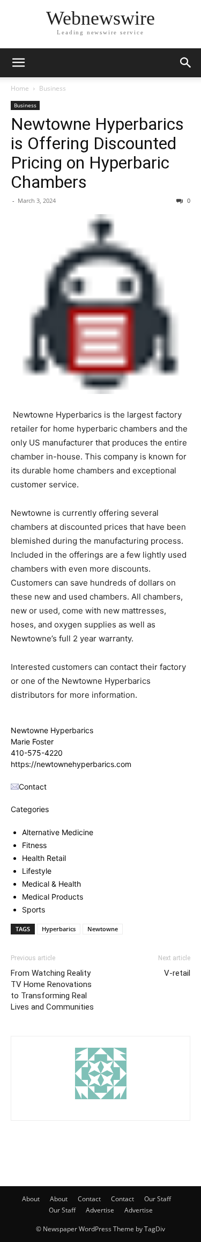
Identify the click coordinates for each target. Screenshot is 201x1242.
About (31, 1198)
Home (20, 88)
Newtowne (102, 929)
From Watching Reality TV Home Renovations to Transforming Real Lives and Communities (52, 990)
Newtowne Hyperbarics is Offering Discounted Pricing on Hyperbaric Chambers (97, 153)
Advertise (100, 1210)
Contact (89, 1198)
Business (52, 88)
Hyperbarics (59, 929)
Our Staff (157, 1198)
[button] (18, 62)
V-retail (177, 973)
